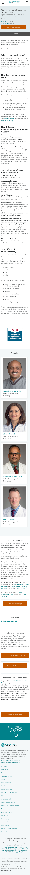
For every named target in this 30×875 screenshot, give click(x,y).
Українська (13, 851)
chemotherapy (9, 118)
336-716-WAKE (6, 21)
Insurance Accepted (10, 621)
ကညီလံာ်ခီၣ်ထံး (17, 848)
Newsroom (4, 769)
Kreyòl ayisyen (9, 848)
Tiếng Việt (21, 851)
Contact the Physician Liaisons (15, 655)
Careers (3, 773)
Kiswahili (25, 850)
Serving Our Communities (9, 792)
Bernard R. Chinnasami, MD (12, 391)
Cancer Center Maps (15, 604)
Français (25, 847)
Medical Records (6, 799)
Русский (20, 850)
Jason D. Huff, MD (9, 519)
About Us (4, 766)
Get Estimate (5, 786)
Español (5, 847)
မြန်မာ (12, 847)
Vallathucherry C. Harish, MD (12, 476)
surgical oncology (7, 120)
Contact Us (4, 832)
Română (15, 850)
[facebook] (12, 730)
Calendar (4, 779)
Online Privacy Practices (8, 802)
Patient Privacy (5, 809)
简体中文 (17, 847)
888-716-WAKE (6, 23)
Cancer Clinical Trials (15, 715)
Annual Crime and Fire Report (10, 805)
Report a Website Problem (9, 828)
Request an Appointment (13, 27)
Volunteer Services (6, 822)
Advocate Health (6, 782)
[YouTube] (20, 730)
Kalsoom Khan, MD (9, 434)
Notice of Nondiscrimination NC (10, 760)
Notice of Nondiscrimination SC (10, 762)
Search (26, 1)
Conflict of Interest (6, 812)
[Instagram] (16, 735)
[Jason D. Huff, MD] (14, 516)
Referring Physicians (7, 819)
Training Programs (6, 776)
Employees (4, 815)
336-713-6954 (21, 589)
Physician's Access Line (15, 666)
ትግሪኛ (7, 851)
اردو (17, 851)
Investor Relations (6, 789)
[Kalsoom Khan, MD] (14, 431)
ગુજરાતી (3, 848)
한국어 (23, 848)
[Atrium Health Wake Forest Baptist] (15, 745)
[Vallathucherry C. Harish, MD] (14, 474)
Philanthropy (5, 825)
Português (10, 850)
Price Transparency (6, 796)
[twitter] (16, 730)
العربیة (9, 847)
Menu (3, 2)
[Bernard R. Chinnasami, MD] (14, 388)
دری (21, 847)
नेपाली (6, 850)
